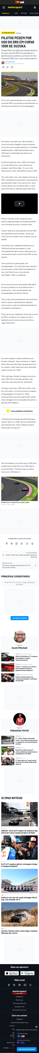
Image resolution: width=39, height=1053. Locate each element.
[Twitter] (12, 543)
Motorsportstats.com (19, 1010)
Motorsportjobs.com (19, 1003)
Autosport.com (19, 1006)
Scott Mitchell (10, 61)
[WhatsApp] (17, 543)
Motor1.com (19, 1000)
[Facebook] (7, 543)
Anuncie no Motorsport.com (19, 1022)
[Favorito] (7, 67)
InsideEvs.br (19, 996)
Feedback (19, 1019)
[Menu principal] (3, 7)
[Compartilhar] (3, 67)
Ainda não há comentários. (19, 583)
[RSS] (30, 985)
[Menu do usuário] (35, 7)
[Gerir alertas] (32, 543)
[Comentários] (13, 67)
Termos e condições (12, 1042)
